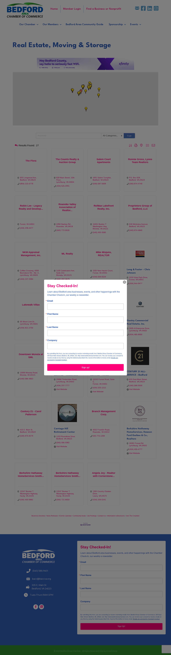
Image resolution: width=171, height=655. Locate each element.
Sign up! (86, 367)
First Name (52, 314)
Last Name (52, 327)
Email (50, 301)
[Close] (124, 282)
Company (52, 340)
